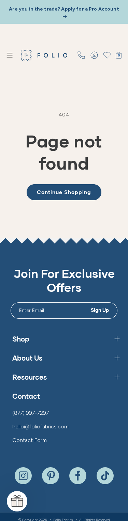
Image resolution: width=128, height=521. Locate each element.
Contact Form (29, 440)
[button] (9, 55)
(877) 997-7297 (30, 413)
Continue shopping (64, 192)
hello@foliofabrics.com (40, 426)
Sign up (100, 310)
